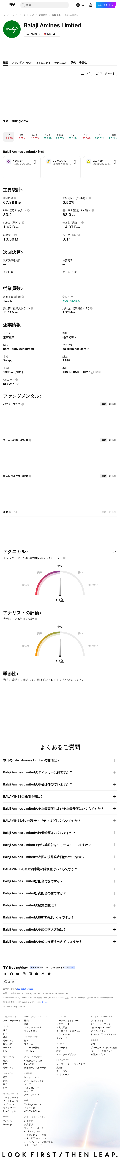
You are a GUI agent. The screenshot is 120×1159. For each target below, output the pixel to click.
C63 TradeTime (32, 1111)
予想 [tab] (73, 62)
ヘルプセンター (32, 1087)
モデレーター (63, 1037)
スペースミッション (34, 1080)
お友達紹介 (61, 1027)
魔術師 (59, 1067)
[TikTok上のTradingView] (43, 974)
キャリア (28, 1091)
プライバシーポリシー (35, 1128)
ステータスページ (33, 1145)
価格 (26, 1024)
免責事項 (28, 1124)
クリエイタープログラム (68, 1030)
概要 (26, 1040)
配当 (5, 1084)
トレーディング (64, 1047)
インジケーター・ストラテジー (71, 1064)
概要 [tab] (5, 62)
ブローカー (29, 1044)
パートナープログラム (101, 1051)
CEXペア (7, 1044)
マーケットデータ (33, 1027)
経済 (5, 1077)
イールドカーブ (10, 1100)
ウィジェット (97, 1020)
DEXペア (7, 1047)
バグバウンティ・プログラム (38, 1141)
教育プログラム (98, 1054)
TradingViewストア (33, 1104)
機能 (26, 1020)
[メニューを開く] (4, 5)
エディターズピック (66, 1054)
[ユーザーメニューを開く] (91, 5)
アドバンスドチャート (101, 1030)
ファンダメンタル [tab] (22, 62)
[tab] (103, 404)
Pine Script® (9, 1111)
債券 (5, 1037)
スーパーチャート (12, 1020)
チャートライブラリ (100, 1024)
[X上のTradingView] (5, 974)
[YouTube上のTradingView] (18, 974)
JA (82, 5)
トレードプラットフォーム (104, 1034)
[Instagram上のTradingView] (24, 974)
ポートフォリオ (10, 1097)
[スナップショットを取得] (82, 73)
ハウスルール (63, 1034)
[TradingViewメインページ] (15, 967)
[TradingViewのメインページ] (12, 5)
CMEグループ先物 (33, 1060)
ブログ (27, 1084)
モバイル (7, 1121)
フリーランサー (64, 1071)
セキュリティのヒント (35, 1138)
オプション (8, 1104)
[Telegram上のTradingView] (36, 974)
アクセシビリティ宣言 (35, 1134)
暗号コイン (8, 1040)
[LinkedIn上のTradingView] (30, 974)
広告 (93, 1044)
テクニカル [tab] (60, 62)
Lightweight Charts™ (101, 1027)
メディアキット (32, 1094)
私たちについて (32, 1077)
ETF (5, 1033)
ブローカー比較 (32, 1047)
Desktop (7, 1124)
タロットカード (32, 1107)
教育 (58, 1051)
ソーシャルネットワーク (68, 1020)
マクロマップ (9, 1107)
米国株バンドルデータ (35, 1067)
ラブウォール (63, 1024)
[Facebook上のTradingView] (11, 974)
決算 (5, 1080)
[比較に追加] (35, 162)
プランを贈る (30, 1030)
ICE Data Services (25, 989)
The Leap (29, 1051)
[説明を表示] (15, 198)
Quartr (44, 1002)
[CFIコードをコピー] (17, 383)
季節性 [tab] (83, 62)
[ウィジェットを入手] (89, 73)
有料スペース (63, 1074)
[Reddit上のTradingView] (49, 974)
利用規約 (28, 1121)
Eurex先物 (29, 1064)
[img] (54, 33)
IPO (5, 1087)
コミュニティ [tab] (43, 62)
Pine (5, 1051)
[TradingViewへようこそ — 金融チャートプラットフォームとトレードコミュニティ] (15, 121)
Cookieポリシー (32, 1131)
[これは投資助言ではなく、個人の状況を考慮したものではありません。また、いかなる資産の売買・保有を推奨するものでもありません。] (64, 558)
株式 (5, 1030)
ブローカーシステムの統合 (104, 1047)
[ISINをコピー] (92, 372)
